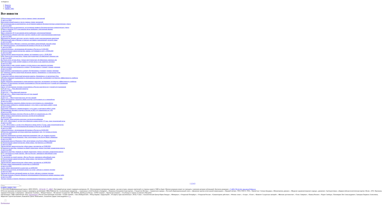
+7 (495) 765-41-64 (235, 189)
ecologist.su (5, 1)
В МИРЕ (8, 7)
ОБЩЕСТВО (9, 9)
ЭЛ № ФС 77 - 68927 (46, 189)
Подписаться (5, 203)
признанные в (33, 194)
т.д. (70, 196)
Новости (8, 5)
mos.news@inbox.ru (249, 189)
